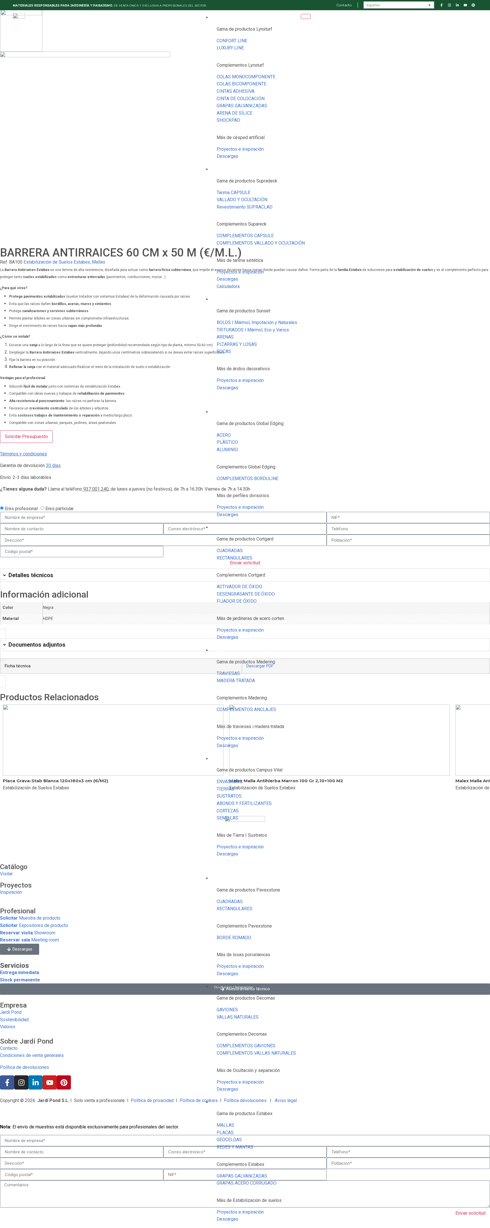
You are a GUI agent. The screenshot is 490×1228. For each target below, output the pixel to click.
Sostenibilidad (14, 1019)
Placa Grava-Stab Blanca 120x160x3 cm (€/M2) (55, 780)
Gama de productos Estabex (245, 1113)
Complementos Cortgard (241, 575)
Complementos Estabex (240, 1164)
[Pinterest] (64, 1082)
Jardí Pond (11, 1012)
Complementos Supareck (242, 224)
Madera (220, 650)
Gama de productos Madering (246, 662)
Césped (219, 18)
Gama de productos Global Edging (250, 423)
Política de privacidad (152, 1100)
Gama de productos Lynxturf (244, 29)
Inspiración (11, 892)
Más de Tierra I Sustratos (242, 835)
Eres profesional (21, 508)
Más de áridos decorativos (243, 368)
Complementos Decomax (242, 1034)
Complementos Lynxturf (240, 65)
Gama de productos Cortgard (245, 539)
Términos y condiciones (23, 454)
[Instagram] (21, 1082)
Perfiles (219, 412)
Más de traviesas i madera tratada (250, 726)
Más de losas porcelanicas (243, 954)
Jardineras (222, 527)
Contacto (9, 1048)
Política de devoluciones (24, 1067)
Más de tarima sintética (240, 260)
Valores (7, 1026)
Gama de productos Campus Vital (249, 770)
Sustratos (221, 759)
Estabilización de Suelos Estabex (57, 262)
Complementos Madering (242, 698)
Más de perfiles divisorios (243, 495)
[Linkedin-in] (35, 1082)
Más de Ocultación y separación (248, 1070)
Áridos (219, 299)
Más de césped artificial (241, 137)
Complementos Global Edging (246, 467)
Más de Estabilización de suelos (249, 1200)
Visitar (6, 873)
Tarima (220, 169)
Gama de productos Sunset (243, 311)
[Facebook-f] (7, 1082)
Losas (218, 878)
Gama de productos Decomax (246, 998)
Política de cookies (198, 1100)
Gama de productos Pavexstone (248, 890)
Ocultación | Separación (233, 987)
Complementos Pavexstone (244, 926)
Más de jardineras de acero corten (250, 618)
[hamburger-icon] (306, 16)
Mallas (98, 262)
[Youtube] (50, 1082)
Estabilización (225, 1102)
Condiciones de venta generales (32, 1055)
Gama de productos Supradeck (247, 181)
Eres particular (59, 508)
